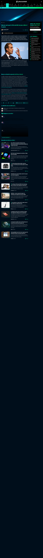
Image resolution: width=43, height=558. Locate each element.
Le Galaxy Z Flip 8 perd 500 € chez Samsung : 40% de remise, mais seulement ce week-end (19, 184)
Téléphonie (2, 5)
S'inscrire (35, 31)
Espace (12, 5)
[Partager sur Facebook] (8, 103)
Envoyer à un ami (20, 102)
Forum (41, 5)
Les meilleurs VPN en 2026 (34, 59)
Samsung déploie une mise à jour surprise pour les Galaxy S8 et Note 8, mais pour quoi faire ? (19, 232)
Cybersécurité (24, 5)
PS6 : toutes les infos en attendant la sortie (35, 47)
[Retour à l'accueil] (21, 2)
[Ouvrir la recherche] (41, 2)
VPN (20, 5)
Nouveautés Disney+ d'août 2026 (35, 49)
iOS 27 (32, 45)
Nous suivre (26, 102)
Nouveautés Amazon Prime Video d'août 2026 (35, 51)
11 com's (24, 29)
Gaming (7, 5)
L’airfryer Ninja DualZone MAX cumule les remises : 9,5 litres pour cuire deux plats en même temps (19, 165)
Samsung (12, 238)
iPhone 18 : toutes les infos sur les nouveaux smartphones (35, 44)
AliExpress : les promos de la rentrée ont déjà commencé (35, 38)
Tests (12, 7)
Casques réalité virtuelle (14, 150)
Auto (10, 5)
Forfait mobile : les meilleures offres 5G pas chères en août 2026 (35, 55)
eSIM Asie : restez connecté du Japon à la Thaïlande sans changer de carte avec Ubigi (18, 194)
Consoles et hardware (5, 7)
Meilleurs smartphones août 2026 (35, 58)
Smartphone (12, 190)
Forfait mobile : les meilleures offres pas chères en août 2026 (35, 57)
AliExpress (12, 208)
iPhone (12, 160)
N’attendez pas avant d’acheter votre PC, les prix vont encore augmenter (19, 174)
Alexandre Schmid (5, 29)
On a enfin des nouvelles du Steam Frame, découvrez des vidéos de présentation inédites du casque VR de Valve (19, 144)
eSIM (28, 6)
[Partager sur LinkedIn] (13, 103)
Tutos (19, 5)
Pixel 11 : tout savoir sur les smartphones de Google (34, 40)
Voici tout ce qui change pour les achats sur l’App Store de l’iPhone (19, 154)
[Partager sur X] (3, 103)
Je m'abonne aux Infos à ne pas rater (8, 33)
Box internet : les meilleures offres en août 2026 (35, 53)
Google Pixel (12, 219)
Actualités (37, 5)
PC (11, 181)
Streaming (31, 5)
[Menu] (2, 2)
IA (34, 5)
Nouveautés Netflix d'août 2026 (35, 48)
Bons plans (15, 5)
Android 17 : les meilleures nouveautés (34, 42)
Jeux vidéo (10, 7)
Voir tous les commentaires (6, 137)
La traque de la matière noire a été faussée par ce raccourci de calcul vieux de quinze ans (19, 222)
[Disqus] (14, 126)
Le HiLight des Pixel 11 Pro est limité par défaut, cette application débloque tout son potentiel (19, 212)
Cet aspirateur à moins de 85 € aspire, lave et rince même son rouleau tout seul (19, 203)
